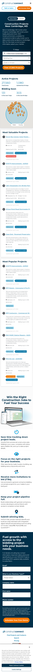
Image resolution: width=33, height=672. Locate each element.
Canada (21, 18)
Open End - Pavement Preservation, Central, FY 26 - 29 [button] (19, 234)
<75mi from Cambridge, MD (15, 53)
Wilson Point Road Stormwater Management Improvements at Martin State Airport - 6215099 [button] (19, 209)
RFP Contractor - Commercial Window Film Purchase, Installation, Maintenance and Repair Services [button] (19, 313)
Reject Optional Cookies (16, 665)
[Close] (28, 646)
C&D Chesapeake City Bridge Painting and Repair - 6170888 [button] (19, 185)
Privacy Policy (11, 615)
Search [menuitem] (16, 638)
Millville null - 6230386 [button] (14, 359)
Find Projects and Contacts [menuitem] (16, 635)
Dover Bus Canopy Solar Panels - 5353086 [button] (19, 137)
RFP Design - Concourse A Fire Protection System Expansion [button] (19, 288)
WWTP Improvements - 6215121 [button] (17, 163)
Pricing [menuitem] (16, 641)
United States (13, 18)
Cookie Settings (16, 669)
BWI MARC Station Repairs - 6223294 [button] (19, 335)
